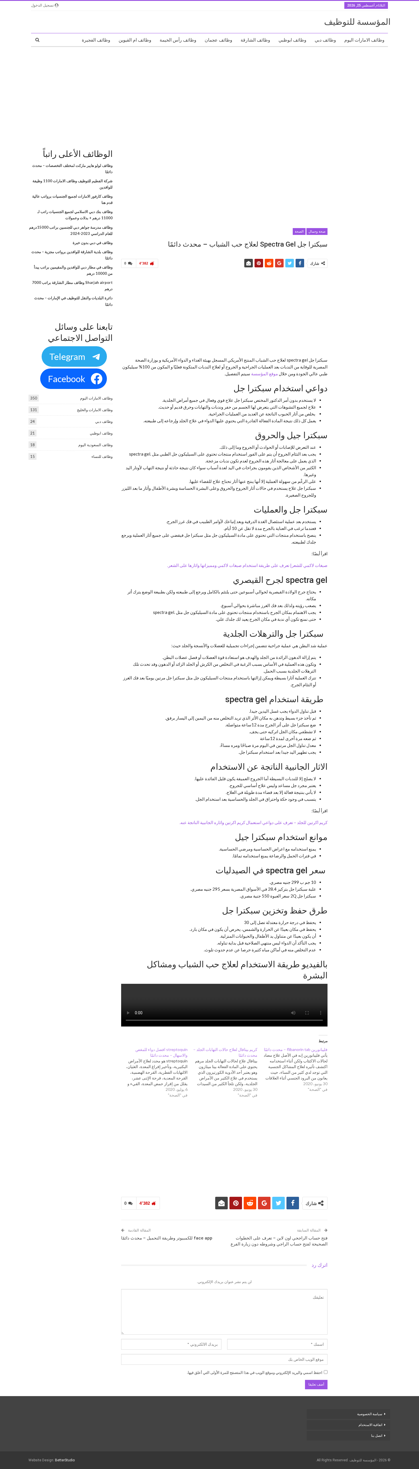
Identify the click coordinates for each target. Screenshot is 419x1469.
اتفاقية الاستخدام (370, 1425)
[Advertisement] (209, 92)
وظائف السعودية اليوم (95, 444)
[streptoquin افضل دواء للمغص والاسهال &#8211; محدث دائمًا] (152, 1072)
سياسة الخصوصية (369, 1414)
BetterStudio (65, 1460)
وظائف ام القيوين (135, 40)
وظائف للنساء (102, 456)
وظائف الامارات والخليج (95, 409)
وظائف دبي (325, 40)
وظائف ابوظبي (292, 40)
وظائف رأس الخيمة (178, 40)
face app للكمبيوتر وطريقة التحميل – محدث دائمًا (166, 1238)
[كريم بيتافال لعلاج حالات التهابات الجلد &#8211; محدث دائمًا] (223, 1072)
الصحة (299, 231)
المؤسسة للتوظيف (357, 22)
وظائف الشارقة (255, 40)
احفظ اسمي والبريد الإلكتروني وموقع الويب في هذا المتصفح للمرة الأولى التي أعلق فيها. (254, 1372)
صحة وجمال (317, 231)
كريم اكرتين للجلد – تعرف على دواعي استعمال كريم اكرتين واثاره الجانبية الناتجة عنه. (254, 822)
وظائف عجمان (218, 40)
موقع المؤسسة (264, 373)
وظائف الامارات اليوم (364, 40)
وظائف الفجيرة (96, 40)
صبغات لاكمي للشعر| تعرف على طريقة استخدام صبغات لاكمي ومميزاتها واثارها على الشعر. (247, 565)
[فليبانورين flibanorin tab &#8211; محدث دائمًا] (292, 1069)
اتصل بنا (376, 1436)
